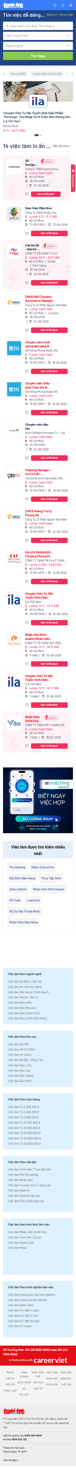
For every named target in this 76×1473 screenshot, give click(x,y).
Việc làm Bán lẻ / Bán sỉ (23, 997)
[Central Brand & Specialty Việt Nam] (14, 476)
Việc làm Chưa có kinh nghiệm (27, 1300)
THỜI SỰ (10, 1378)
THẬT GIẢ (66, 1384)
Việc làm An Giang (19, 1054)
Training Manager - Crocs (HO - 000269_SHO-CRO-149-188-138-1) (39, 472)
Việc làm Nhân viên (20, 1180)
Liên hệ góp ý (10, 1460)
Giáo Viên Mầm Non (38, 208)
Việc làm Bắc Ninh (20, 1081)
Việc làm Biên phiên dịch (24, 1013)
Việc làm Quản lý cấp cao (24, 1195)
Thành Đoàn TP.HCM (14, 1451)
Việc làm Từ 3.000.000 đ (23, 1107)
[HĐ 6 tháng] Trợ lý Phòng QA (38, 513)
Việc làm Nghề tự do (21, 1242)
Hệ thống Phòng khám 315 (41, 350)
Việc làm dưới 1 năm (20, 1305)
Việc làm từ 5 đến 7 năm (23, 1315)
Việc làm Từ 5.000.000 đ (23, 1112)
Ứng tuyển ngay (46, 194)
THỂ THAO (52, 1372)
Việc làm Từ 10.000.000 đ (24, 1122)
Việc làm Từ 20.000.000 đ (24, 1133)
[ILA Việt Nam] (14, 599)
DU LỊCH (24, 1394)
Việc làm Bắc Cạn (19, 1070)
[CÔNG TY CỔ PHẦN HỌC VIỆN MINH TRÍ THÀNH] (14, 640)
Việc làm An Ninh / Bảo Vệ (24, 981)
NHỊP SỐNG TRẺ (38, 1374)
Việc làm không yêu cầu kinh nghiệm (31, 1294)
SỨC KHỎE (52, 1384)
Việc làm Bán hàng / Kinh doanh (28, 992)
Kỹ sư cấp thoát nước (24, 911)
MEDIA (10, 1372)
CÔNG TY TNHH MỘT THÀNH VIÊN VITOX (45, 725)
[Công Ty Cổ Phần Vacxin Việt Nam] (14, 303)
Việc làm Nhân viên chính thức (27, 1232)
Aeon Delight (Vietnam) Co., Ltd (45, 432)
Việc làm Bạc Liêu (19, 1065)
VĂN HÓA (38, 1382)
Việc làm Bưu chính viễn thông (27, 1018)
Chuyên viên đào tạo (36, 426)
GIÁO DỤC (66, 1372)
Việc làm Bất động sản (22, 1008)
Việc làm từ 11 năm (19, 1326)
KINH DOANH (24, 1374)
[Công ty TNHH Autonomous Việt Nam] (14, 167)
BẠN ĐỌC (66, 1378)
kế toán (15, 900)
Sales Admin (18, 889)
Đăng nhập (66, 14)
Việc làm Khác (17, 1247)
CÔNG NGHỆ (24, 1382)
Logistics (33, 900)
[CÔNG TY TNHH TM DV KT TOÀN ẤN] (14, 558)
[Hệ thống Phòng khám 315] (14, 348)
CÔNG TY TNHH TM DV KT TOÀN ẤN (44, 561)
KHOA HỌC (52, 1378)
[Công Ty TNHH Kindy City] (14, 214)
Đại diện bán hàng (22, 878)
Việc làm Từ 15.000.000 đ (24, 1128)
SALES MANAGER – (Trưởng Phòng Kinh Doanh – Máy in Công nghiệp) (39, 554)
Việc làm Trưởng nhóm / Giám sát (29, 1185)
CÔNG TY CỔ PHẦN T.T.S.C (41, 253)
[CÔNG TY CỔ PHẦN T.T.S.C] (14, 251)
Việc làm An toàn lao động (24, 987)
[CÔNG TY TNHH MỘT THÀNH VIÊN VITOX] (14, 723)
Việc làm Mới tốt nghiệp (23, 1174)
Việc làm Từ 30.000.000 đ (24, 1138)
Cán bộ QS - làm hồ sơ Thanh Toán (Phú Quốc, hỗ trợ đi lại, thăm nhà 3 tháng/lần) (33, 247)
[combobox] (38, 26)
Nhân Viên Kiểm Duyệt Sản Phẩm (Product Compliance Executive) (33, 719)
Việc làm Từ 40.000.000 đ (24, 1143)
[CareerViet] (50, 1360)
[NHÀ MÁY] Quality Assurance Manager (39, 298)
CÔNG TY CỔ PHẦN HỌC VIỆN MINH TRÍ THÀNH (43, 643)
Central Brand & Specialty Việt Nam (44, 478)
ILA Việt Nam (33, 601)
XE (24, 1388)
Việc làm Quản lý (18, 1190)
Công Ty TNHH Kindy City (41, 212)
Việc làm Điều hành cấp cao (26, 1201)
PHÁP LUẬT (10, 1390)
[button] (63, 5)
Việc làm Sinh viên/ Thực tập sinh (29, 1169)
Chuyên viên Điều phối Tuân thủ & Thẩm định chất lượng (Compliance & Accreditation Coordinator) (38, 385)
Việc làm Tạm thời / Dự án (24, 1237)
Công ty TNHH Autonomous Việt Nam (42, 169)
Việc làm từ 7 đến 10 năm (24, 1321)
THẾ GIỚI (10, 1384)
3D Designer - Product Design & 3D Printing (31, 162)
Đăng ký (51, 14)
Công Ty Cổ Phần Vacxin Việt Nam (46, 305)
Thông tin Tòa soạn (14, 1447)
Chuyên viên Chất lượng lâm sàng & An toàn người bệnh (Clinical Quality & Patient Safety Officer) (39, 344)
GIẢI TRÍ (38, 1388)
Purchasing (17, 867)
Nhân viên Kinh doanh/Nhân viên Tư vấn (37, 636)
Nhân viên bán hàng (23, 922)
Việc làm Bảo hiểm (20, 1002)
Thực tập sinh (51, 878)
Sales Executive (42, 867)
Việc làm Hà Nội (18, 1044)
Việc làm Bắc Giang (20, 1075)
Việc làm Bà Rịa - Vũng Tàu (25, 1060)
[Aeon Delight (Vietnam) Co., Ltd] (14, 430)
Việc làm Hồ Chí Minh (21, 1049)
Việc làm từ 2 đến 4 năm (23, 1310)
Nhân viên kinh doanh (48, 889)
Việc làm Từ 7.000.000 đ (23, 1117)
